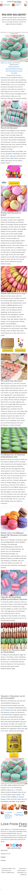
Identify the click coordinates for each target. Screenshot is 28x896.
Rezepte (3, 860)
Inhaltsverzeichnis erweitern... (14, 75)
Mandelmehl (4, 137)
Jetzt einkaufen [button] (14, 183)
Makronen (13, 156)
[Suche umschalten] (26, 2)
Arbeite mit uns (5, 853)
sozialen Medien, (16, 794)
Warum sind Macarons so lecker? (14, 68)
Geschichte (4, 850)
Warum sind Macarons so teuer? (14, 70)
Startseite (3, 62)
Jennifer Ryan (15, 33)
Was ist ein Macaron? (14, 66)
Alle (6, 62)
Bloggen (9, 62)
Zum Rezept (14, 73)
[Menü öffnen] (2, 2)
